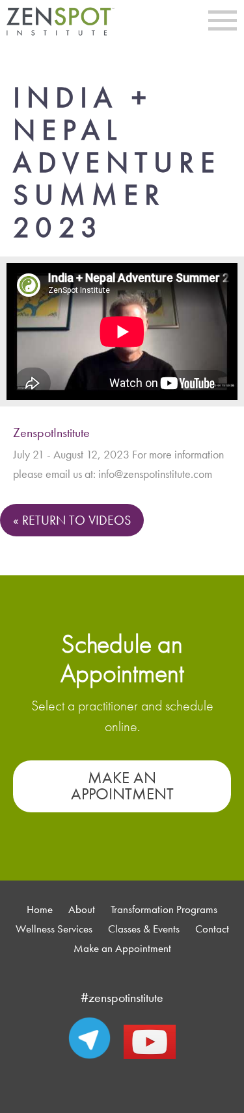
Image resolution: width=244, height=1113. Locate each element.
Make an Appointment (122, 786)
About (81, 909)
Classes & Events (144, 929)
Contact (212, 929)
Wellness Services (54, 929)
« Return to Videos (72, 520)
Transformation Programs (164, 909)
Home (40, 909)
